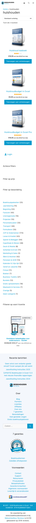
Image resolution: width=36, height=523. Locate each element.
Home (5, 9)
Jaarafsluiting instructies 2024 (18, 379)
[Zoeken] (30, 426)
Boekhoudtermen (18, 458)
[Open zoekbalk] (28, 3)
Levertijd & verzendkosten (18, 491)
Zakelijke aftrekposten (18, 461)
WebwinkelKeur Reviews (14, 518)
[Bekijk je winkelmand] (24, 3)
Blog (18, 399)
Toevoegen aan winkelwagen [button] (18, 61)
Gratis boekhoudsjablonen (18, 419)
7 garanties (18, 412)
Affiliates (18, 407)
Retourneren (18, 478)
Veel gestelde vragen (18, 417)
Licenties (18, 404)
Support (18, 476)
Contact (18, 473)
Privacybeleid (18, 481)
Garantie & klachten (18, 486)
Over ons (18, 409)
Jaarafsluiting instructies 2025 (18, 369)
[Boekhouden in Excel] (7, 2)
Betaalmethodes (18, 483)
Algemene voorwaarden (18, 489)
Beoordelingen (18, 414)
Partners (18, 402)
